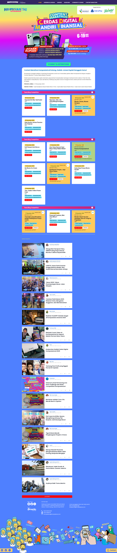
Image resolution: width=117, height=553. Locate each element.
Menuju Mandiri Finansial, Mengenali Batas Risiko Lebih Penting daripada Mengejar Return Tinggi (56, 452)
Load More (47, 496)
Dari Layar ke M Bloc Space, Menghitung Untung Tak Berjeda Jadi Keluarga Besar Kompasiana (56, 418)
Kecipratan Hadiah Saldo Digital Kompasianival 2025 (57, 350)
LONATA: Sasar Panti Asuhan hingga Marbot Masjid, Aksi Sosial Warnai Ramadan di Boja (57, 267)
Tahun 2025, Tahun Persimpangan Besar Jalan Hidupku (55, 284)
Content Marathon (91, 2)
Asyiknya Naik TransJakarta (55, 483)
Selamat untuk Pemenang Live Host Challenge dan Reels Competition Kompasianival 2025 (56, 385)
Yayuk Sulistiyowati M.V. (55, 462)
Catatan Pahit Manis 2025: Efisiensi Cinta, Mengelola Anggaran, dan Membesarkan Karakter (56, 301)
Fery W (51, 445)
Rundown (67, 2)
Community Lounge (77, 2)
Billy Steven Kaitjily (53, 395)
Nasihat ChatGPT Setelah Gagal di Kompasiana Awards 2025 (57, 317)
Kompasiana (52, 378)
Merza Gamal (52, 311)
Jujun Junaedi (52, 294)
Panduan (85, 110)
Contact (112, 550)
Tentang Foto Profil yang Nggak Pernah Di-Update (57, 367)
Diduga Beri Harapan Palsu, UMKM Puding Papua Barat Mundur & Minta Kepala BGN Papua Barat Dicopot (55, 251)
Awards (59, 2)
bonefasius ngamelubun (54, 244)
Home (40, 2)
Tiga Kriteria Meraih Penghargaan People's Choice (56, 434)
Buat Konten (28, 107)
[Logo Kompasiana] (22, 2)
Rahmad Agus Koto (54, 277)
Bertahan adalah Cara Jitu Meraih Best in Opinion (55, 400)
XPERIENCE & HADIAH (49, 2)
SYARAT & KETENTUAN (58, 64)
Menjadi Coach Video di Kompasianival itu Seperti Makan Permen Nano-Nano (55, 334)
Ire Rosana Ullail (53, 328)
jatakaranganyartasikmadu (55, 261)
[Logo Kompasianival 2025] (12, 2)
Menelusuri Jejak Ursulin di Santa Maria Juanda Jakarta (56, 467)
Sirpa (51, 344)
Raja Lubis (52, 361)
